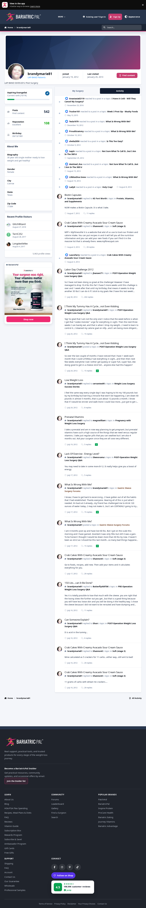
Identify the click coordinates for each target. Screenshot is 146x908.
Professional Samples (14, 890)
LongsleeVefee (20, 243)
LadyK (72, 187)
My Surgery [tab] (78, 91)
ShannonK (98, 226)
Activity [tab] (120, 91)
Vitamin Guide (11, 826)
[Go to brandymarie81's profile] (59, 196)
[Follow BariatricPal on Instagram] (62, 867)
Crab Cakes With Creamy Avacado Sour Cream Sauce (94, 222)
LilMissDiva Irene (77, 177)
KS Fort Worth (100, 198)
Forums (55, 799)
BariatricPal (104, 803)
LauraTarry (74, 255)
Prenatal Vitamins (74, 416)
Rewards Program (13, 834)
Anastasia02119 (76, 98)
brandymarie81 (74, 198)
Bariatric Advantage (108, 826)
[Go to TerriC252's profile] (9, 235)
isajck (72, 151)
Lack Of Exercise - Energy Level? (82, 453)
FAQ (6, 817)
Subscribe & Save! (13, 839)
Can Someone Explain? (77, 619)
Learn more (5, 5)
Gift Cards (9, 848)
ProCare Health (105, 812)
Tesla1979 (74, 121)
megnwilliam (99, 420)
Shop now (28, 319)
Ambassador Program (15, 843)
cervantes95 (99, 383)
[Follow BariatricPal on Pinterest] (70, 867)
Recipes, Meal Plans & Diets (17, 812)
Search (54, 817)
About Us (9, 799)
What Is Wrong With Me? (118, 121)
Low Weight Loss (74, 380)
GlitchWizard (19, 224)
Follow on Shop (65, 875)
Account (8, 872)
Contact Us (9, 876)
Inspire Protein (105, 808)
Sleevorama (98, 457)
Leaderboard (57, 803)
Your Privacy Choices (86, 904)
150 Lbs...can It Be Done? (78, 582)
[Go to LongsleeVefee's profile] (9, 244)
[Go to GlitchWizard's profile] (9, 225)
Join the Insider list (16, 781)
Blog (6, 803)
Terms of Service (45, 904)
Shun (95, 623)
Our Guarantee (11, 881)
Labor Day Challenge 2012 (79, 269)
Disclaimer (71, 904)
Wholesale (9, 885)
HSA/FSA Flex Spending (16, 808)
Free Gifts (9, 852)
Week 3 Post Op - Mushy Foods (122, 111)
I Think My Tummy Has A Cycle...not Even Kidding (92, 306)
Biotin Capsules (73, 195)
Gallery (54, 808)
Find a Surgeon (58, 812)
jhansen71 (98, 273)
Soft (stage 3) (119, 226)
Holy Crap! (107, 187)
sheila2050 (74, 141)
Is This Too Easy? (115, 141)
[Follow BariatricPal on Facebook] (54, 867)
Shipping (8, 863)
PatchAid (102, 799)
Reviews (8, 821)
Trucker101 (74, 111)
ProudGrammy (76, 131)
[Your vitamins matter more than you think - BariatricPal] (28, 291)
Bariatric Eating (105, 817)
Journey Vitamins (106, 821)
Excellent (16, 124)
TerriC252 (18, 234)
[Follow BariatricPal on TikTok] (77, 867)
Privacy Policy (59, 904)
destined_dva (75, 164)
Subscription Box (12, 830)
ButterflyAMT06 (100, 586)
